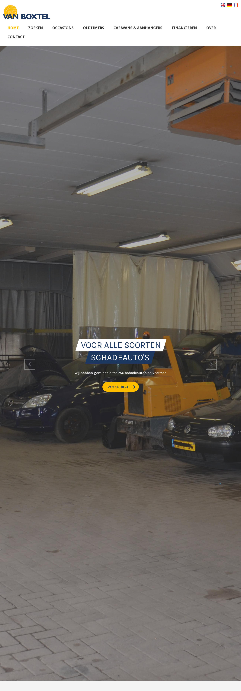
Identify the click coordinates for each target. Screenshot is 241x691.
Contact (16, 36)
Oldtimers (93, 27)
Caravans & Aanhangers (138, 27)
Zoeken (35, 27)
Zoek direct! (119, 387)
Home (13, 27)
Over (211, 27)
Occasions (63, 27)
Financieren (184, 27)
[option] (120, 363)
